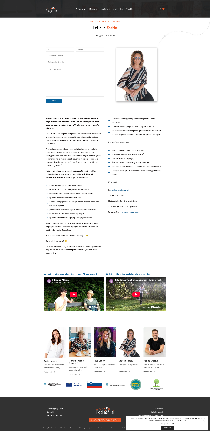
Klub (121, 8)
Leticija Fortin (126, 361)
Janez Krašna (151, 361)
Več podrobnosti (167, 423)
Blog (115, 8)
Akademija (80, 8)
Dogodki (93, 8)
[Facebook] (48, 415)
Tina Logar (99, 361)
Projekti (129, 8)
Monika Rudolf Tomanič (76, 362)
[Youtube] (52, 415)
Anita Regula (50, 361)
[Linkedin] (61, 415)
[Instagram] (57, 415)
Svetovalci (105, 8)
